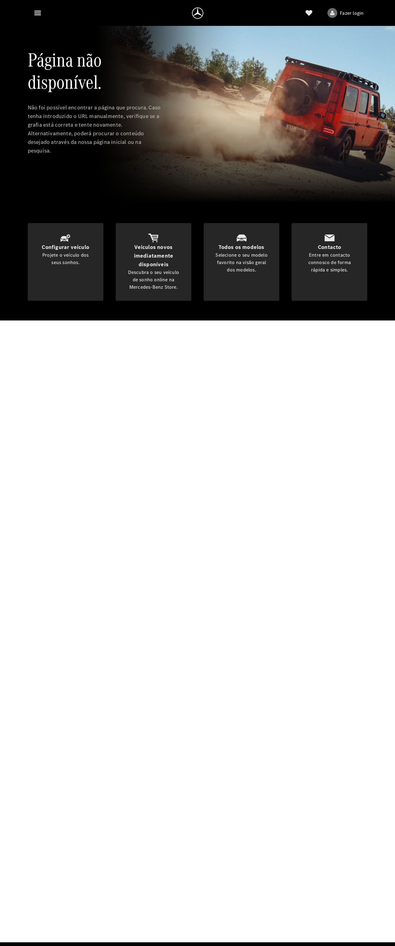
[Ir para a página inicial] (197, 13)
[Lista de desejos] (309, 13)
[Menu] (38, 12)
